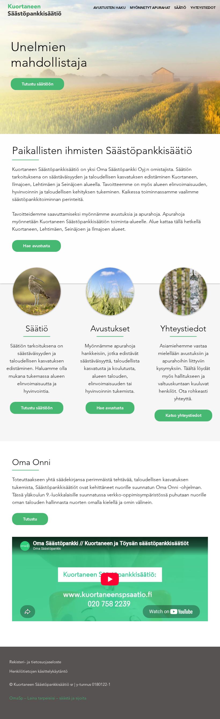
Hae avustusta (36, 245)
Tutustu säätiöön (37, 84)
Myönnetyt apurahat (150, 7)
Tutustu (30, 519)
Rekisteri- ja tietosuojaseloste (35, 661)
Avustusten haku (109, 7)
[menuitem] (109, 8)
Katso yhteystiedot (183, 415)
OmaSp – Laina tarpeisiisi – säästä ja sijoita (47, 698)
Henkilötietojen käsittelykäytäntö (38, 671)
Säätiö (180, 7)
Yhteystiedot (202, 7)
